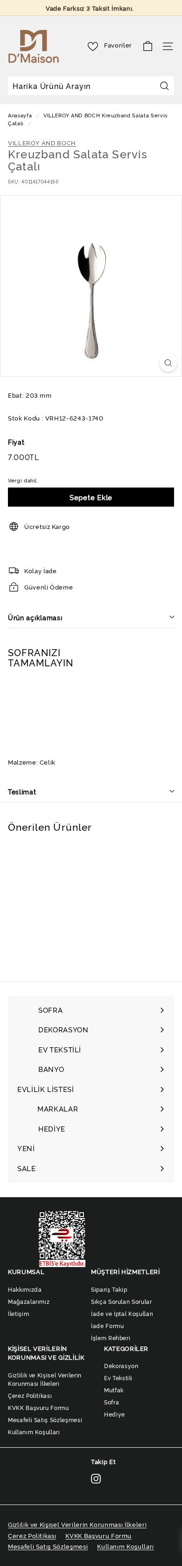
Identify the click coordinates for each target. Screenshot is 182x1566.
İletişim (18, 1313)
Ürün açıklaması (35, 617)
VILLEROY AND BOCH (71, 115)
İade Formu (107, 1325)
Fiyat (16, 441)
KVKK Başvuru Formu (38, 1407)
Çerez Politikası (30, 1395)
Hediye (114, 1414)
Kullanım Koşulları (34, 1432)
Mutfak (114, 1390)
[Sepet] (148, 46)
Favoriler (118, 45)
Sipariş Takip (109, 1289)
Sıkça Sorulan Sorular (121, 1301)
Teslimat (22, 791)
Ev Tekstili (118, 1378)
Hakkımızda (25, 1289)
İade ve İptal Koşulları (122, 1313)
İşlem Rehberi (110, 1338)
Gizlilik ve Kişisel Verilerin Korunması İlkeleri (45, 1379)
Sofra (111, 1402)
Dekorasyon (121, 1365)
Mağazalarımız (28, 1301)
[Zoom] (168, 362)
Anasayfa (21, 115)
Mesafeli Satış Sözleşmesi (45, 1420)
